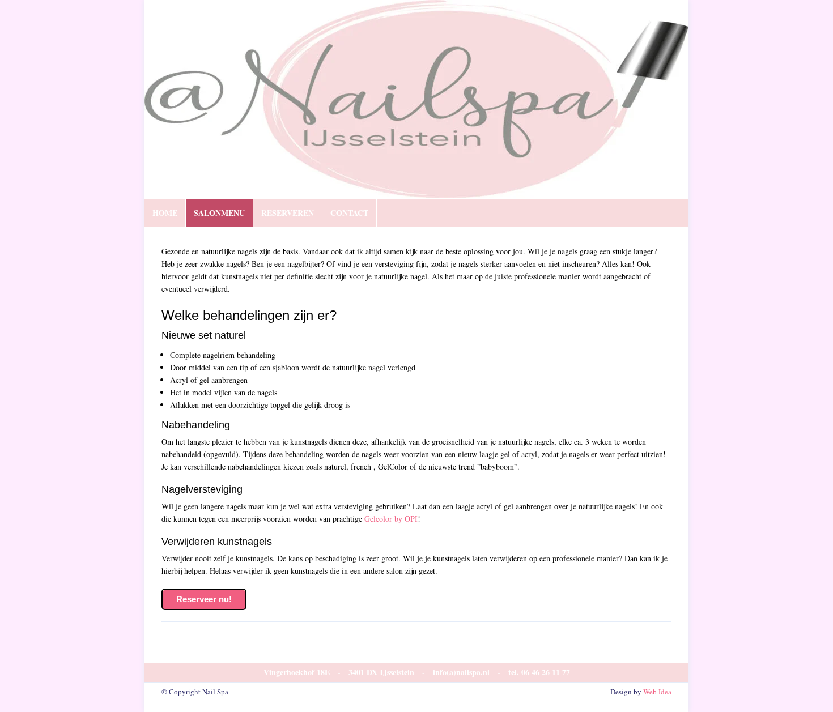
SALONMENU (219, 213)
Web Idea (657, 692)
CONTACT (349, 213)
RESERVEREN (287, 213)
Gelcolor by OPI (391, 518)
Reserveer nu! (204, 599)
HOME (164, 213)
